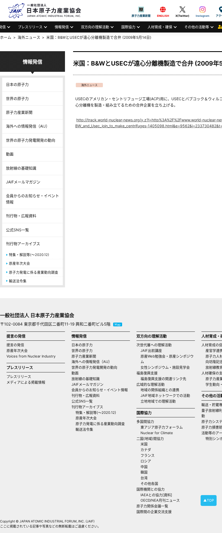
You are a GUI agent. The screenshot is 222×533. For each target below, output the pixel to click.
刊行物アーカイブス (23, 243)
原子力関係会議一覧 (152, 506)
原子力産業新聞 (141, 9)
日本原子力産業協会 (47, 10)
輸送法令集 (18, 281)
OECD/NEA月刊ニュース (160, 500)
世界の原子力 (17, 98)
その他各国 (149, 483)
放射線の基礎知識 (21, 168)
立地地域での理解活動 (158, 401)
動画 (10, 154)
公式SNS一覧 (17, 229)
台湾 (144, 478)
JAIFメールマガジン (23, 182)
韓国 (144, 472)
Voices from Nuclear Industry (31, 356)
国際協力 (128, 27)
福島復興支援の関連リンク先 (163, 378)
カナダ (146, 449)
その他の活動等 (196, 27)
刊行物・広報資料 (21, 215)
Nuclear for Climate (157, 433)
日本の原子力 (17, 84)
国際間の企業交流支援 (154, 511)
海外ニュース (89, 85)
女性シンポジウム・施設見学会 (165, 367)
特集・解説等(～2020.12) (29, 255)
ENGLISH (163, 9)
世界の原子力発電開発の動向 (30, 140)
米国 (144, 444)
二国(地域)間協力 (150, 438)
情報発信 (62, 27)
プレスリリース (30, 27)
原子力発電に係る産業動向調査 (33, 272)
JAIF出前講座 (151, 350)
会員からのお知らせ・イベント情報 (32, 198)
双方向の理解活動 (95, 27)
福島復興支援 (147, 373)
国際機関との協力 (150, 489)
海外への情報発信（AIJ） (28, 126)
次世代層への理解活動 (154, 345)
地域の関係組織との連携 (160, 390)
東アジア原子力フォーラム (162, 427)
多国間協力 (145, 421)
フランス (148, 455)
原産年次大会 (19, 263)
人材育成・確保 (160, 27)
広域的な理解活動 (150, 384)
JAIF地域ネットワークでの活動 (165, 395)
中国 (144, 466)
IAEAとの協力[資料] (156, 495)
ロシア (146, 461)
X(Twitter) (182, 9)
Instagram (202, 9)
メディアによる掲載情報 (25, 382)
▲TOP (208, 500)
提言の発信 (15, 345)
